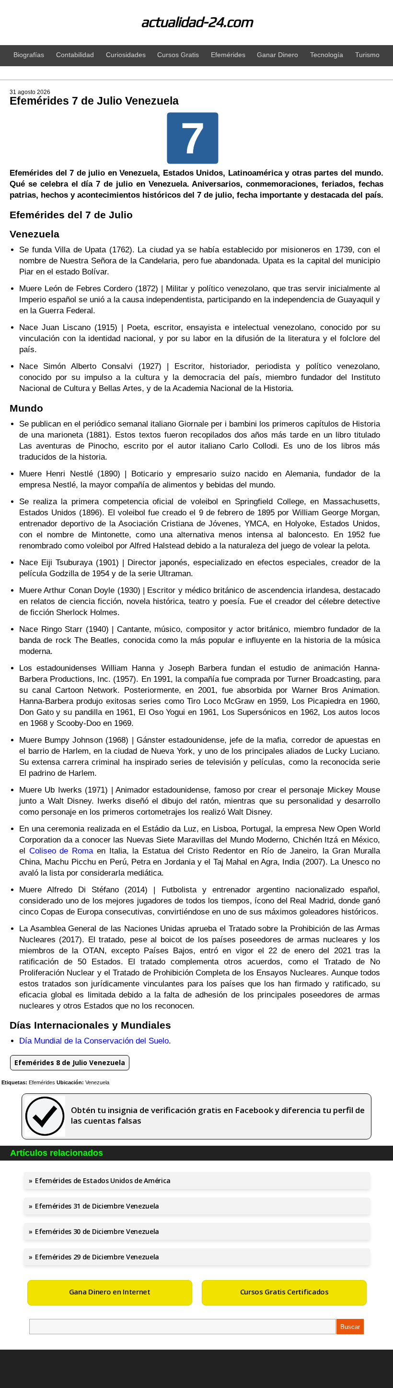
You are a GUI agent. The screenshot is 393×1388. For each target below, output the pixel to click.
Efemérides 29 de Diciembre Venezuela (97, 1256)
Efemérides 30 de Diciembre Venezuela (97, 1231)
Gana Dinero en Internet (109, 1291)
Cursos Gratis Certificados (284, 1291)
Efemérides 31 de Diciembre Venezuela (97, 1205)
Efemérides (42, 1082)
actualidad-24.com (197, 21)
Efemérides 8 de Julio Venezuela (69, 1062)
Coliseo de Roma (61, 850)
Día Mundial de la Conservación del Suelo (94, 1040)
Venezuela (97, 1082)
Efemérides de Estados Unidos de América (102, 1180)
